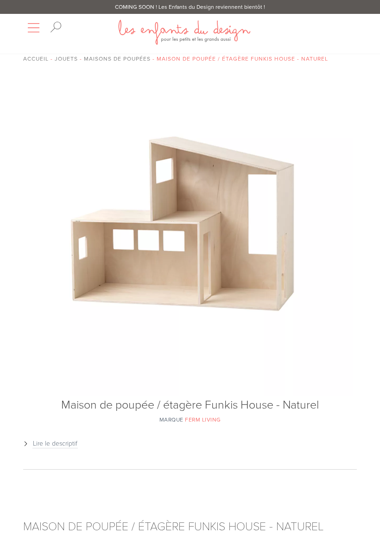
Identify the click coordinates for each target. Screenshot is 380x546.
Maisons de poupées (117, 59)
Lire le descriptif (55, 443)
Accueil (36, 59)
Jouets (66, 59)
